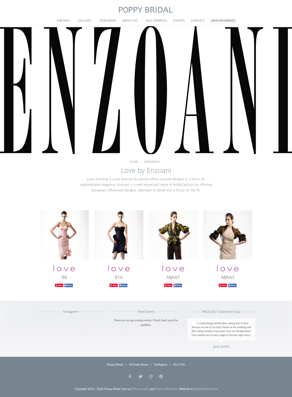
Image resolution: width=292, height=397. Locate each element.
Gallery (84, 20)
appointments (223, 20)
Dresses (63, 20)
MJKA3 (227, 277)
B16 (119, 277)
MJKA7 (173, 277)
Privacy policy (140, 389)
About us (129, 20)
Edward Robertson (206, 389)
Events (179, 20)
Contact (198, 20)
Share (69, 285)
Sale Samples (156, 20)
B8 (64, 277)
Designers (108, 20)
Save (60, 285)
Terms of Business (166, 389)
